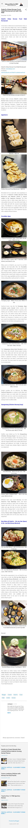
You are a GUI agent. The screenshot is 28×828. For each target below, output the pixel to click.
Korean (13, 697)
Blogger (4, 694)
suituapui (10, 704)
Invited (8, 697)
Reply (9, 712)
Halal (3, 697)
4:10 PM (15, 704)
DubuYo (16, 694)
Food (21, 694)
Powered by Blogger (14, 821)
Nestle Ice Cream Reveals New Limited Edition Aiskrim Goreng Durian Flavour (11, 751)
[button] (26, 10)
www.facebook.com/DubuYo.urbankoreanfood (13, 72)
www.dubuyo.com (10, 68)
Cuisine (10, 694)
